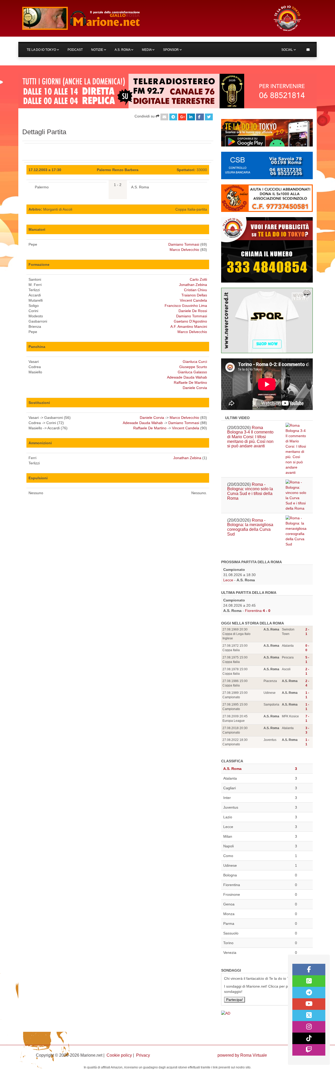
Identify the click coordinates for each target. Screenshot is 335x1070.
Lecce (228, 580)
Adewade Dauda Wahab (187, 377)
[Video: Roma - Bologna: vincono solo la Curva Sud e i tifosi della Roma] (296, 495)
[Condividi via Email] (164, 117)
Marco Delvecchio (184, 249)
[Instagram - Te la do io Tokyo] (308, 1027)
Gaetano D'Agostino (190, 321)
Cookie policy (119, 1055)
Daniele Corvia (195, 388)
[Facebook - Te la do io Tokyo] (308, 969)
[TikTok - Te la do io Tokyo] (308, 1038)
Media (147, 50)
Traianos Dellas (194, 295)
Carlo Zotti (198, 279)
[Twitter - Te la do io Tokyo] (308, 1015)
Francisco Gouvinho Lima (186, 305)
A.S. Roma (123, 50)
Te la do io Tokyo (42, 50)
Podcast (75, 50)
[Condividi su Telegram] (173, 117)
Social (287, 50)
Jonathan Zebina (193, 285)
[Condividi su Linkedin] (191, 117)
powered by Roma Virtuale (242, 1055)
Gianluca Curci (195, 361)
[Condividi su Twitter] (209, 117)
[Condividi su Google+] (182, 117)
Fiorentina (253, 611)
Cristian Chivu (195, 290)
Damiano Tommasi (183, 244)
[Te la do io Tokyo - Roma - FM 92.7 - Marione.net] (142, 18)
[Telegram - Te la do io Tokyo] (308, 992)
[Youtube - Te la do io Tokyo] (308, 1004)
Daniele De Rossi (192, 311)
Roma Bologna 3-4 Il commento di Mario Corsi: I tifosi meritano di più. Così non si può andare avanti (250, 436)
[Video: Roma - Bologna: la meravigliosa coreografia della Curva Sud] (296, 531)
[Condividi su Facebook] (200, 117)
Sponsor (171, 50)
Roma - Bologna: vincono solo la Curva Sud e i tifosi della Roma (250, 491)
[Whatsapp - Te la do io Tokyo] (308, 981)
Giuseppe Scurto (193, 367)
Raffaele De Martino (190, 382)
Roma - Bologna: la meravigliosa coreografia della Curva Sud (250, 527)
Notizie (97, 50)
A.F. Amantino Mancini (188, 326)
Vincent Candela (193, 300)
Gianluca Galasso (192, 372)
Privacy (143, 1055)
